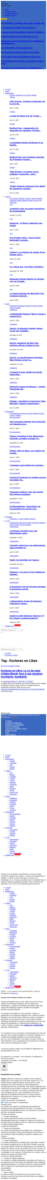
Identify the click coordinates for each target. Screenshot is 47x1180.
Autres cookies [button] (6, 1170)
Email (7, 91)
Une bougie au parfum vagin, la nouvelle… (20, 52)
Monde (42, 689)
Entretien (13, 782)
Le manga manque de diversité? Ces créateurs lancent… (27, 294)
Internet (12, 816)
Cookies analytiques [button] (8, 1138)
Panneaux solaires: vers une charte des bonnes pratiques (26, 493)
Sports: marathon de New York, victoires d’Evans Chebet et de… (25, 344)
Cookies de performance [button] (9, 1126)
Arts (11, 204)
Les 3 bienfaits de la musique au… (17, 48)
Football (12, 802)
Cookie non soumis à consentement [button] (13, 1100)
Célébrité (13, 777)
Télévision (13, 794)
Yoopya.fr (14, 717)
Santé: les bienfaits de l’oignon (24, 560)
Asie (11, 765)
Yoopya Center (10, 11)
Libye (38, 689)
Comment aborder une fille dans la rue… (20, 36)
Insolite (12, 843)
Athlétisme (13, 310)
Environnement (15, 417)
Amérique (13, 763)
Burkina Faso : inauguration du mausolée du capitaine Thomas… (25, 129)
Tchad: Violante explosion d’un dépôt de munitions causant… (27, 187)
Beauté (12, 775)
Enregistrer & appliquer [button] (9, 1178)
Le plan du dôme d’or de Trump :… (26, 116)
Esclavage (19, 689)
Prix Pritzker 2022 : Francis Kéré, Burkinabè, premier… (25, 239)
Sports (7, 304)
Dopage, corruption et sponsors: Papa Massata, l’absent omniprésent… (28, 402)
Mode (12, 786)
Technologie (9, 411)
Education (13, 841)
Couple (12, 781)
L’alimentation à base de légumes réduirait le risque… (26, 602)
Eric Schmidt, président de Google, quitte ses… (23, 23)
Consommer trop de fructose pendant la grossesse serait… (28, 588)
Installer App (12, 626)
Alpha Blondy (11, 689)
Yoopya (5, 681)
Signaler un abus (11, 730)
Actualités (10, 666)
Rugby (12, 806)
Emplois (12, 833)
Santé (11, 849)
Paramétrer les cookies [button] (9, 1060)
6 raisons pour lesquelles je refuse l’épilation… (23, 32)
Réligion (13, 847)
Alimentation (14, 527)
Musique (13, 788)
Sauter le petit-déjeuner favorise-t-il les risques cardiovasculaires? (27, 617)
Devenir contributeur (12, 727)
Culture (7, 197)
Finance (12, 835)
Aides (7, 732)
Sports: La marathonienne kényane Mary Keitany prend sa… (26, 358)
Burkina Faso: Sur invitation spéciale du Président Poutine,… (27, 158)
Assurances (13, 830)
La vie (7, 521)
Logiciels (13, 818)
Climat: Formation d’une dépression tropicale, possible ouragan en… (27, 437)
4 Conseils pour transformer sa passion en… (22, 68)
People (12, 790)
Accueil (8, 89)
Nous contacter (10, 734)
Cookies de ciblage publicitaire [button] (11, 1156)
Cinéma (12, 779)
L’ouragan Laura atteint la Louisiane (27, 465)
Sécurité (12, 822)
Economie (8, 517)
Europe (12, 767)
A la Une (4, 666)
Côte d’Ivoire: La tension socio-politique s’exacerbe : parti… (24, 173)
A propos (8, 721)
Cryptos (12, 832)
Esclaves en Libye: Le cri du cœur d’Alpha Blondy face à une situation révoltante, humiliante (22, 673)
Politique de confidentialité (14, 725)
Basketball (13, 800)
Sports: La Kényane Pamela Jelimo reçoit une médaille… (26, 329)
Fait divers (13, 845)
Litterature (13, 784)
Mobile (12, 820)
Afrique (12, 97)
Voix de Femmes (15, 853)
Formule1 (13, 804)
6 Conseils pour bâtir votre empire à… (18, 27)
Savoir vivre (14, 792)
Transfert (13, 810)
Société (12, 851)
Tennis (12, 808)
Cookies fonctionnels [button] (8, 1114)
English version (10, 15)
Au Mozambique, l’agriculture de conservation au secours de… (25, 507)
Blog (7, 9)
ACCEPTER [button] (22, 1060)
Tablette (12, 826)
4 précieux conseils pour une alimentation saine (23, 532)
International (9, 93)
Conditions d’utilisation (13, 723)
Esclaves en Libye (29, 689)
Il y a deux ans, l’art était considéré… (27, 267)
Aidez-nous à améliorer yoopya (16, 729)
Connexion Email (11, 13)
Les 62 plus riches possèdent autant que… (21, 57)
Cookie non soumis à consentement (15, 1102)
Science (12, 824)
